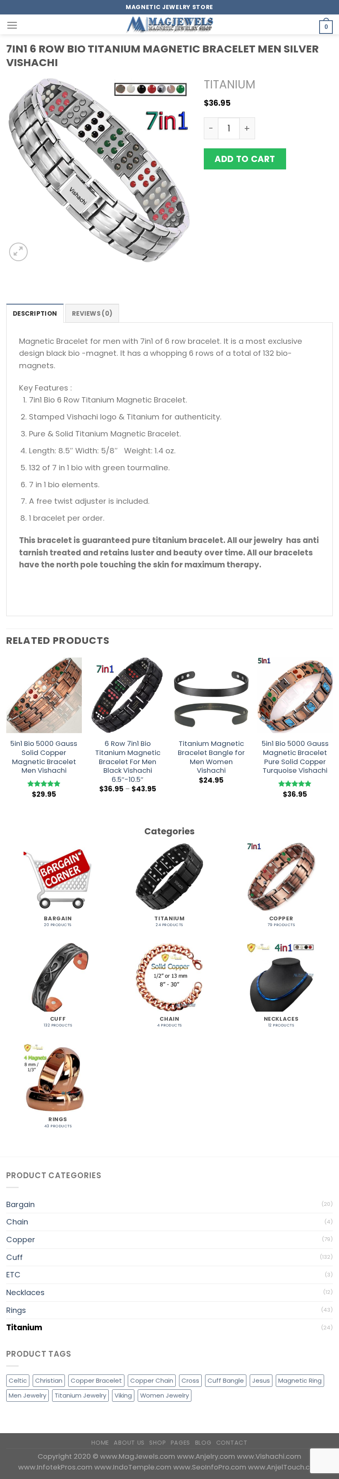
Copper (20, 1239)
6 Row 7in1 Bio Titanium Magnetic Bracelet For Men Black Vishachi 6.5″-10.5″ (127, 761)
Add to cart (245, 159)
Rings (16, 1310)
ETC (13, 1274)
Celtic (18, 1380)
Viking (123, 1395)
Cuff (14, 1257)
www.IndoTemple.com (133, 1467)
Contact (232, 1443)
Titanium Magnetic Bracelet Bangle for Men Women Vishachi (211, 757)
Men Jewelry (27, 1395)
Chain (17, 1222)
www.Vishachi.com (269, 1456)
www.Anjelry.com (207, 1456)
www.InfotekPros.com (56, 1467)
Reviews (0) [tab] (92, 313)
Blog (203, 1443)
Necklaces (25, 1292)
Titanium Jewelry (80, 1395)
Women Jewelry (164, 1395)
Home (100, 1443)
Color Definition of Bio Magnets (268, 250)
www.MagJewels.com (138, 1456)
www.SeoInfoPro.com (210, 1467)
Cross (190, 1380)
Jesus (261, 1380)
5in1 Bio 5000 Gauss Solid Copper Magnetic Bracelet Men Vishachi (43, 757)
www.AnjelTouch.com (284, 1467)
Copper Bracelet (96, 1380)
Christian (48, 1380)
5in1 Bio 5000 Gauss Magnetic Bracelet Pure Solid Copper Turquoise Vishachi (295, 757)
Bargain (20, 1204)
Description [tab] (35, 313)
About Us (129, 1443)
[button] (12, 25)
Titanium (229, 84)
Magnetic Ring (300, 1380)
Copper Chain (151, 1380)
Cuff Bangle (226, 1380)
